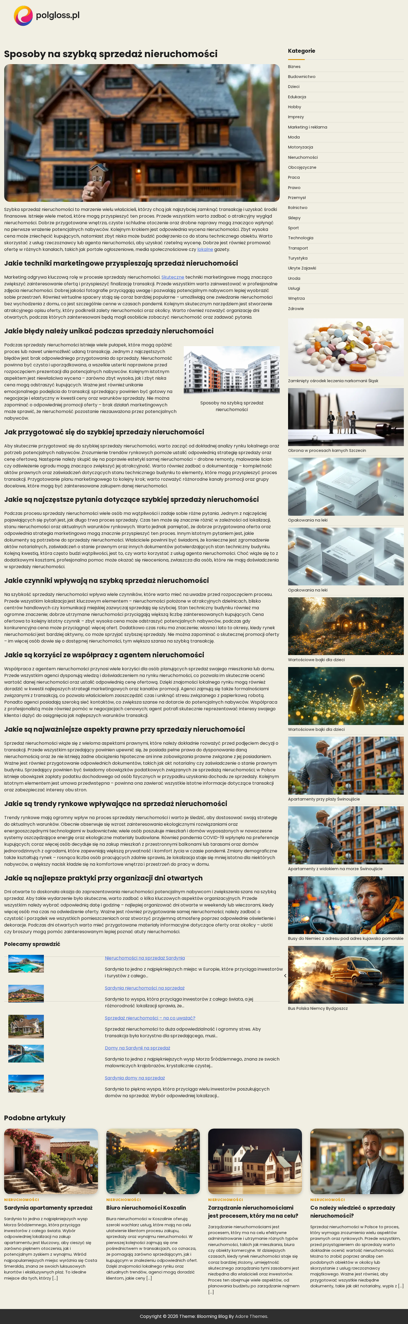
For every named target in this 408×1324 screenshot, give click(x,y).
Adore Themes (251, 1316)
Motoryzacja (300, 147)
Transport (298, 248)
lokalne (205, 249)
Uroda (294, 278)
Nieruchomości (303, 157)
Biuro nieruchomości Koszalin (146, 1208)
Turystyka (298, 258)
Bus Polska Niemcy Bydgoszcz (318, 1008)
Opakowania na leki (308, 520)
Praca (294, 177)
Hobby (294, 107)
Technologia (300, 238)
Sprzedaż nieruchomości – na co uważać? (150, 1018)
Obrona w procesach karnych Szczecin (327, 450)
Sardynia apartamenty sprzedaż (48, 1208)
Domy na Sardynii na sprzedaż (137, 1048)
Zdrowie (296, 308)
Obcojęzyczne (302, 167)
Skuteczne (173, 277)
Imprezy (296, 117)
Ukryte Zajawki (302, 268)
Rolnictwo (298, 207)
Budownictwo (302, 76)
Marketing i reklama (307, 127)
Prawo (294, 187)
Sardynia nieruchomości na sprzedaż (145, 988)
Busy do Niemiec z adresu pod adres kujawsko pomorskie (346, 939)
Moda (294, 137)
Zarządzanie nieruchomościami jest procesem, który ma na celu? (253, 1212)
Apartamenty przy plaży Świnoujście (324, 799)
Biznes (294, 66)
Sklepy (294, 218)
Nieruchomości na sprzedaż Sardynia (145, 958)
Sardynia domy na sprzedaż (135, 1078)
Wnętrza (296, 298)
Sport (293, 228)
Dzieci (293, 86)
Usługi (294, 288)
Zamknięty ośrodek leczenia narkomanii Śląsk (333, 381)
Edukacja (297, 97)
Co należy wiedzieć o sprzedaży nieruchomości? (352, 1212)
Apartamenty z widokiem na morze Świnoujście (335, 869)
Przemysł (297, 197)
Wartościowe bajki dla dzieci (316, 660)
